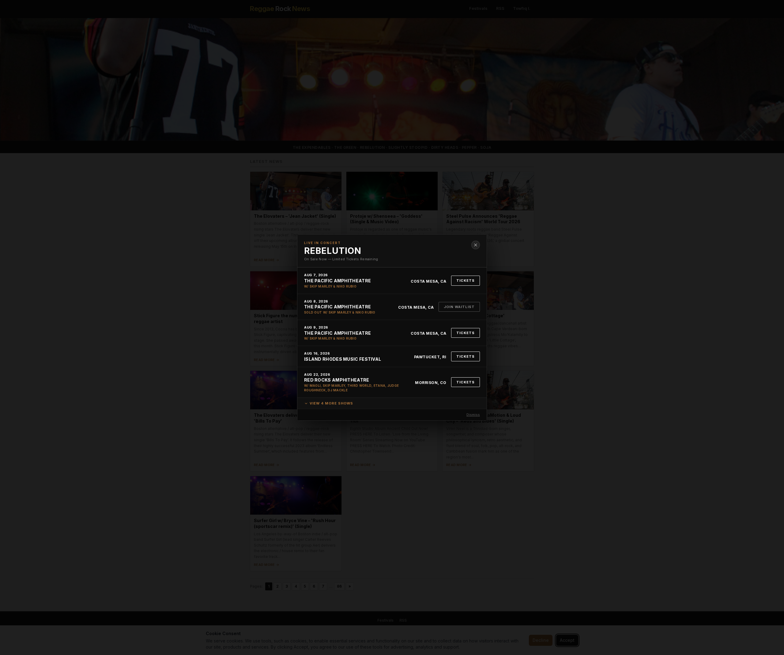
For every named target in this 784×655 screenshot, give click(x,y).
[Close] (475, 245)
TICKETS (465, 280)
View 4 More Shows (331, 403)
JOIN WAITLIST (459, 307)
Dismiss (473, 414)
